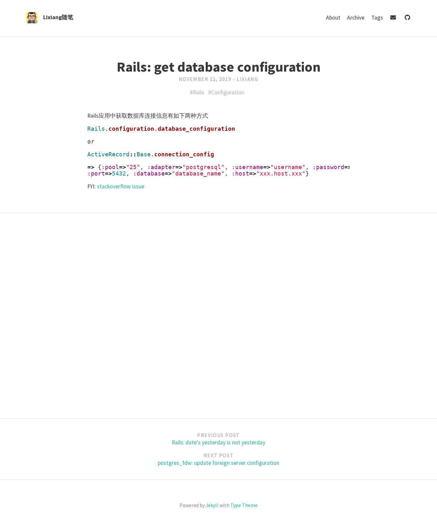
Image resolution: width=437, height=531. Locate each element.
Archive (356, 17)
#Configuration (226, 92)
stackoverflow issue (120, 186)
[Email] (394, 17)
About (334, 17)
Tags (377, 17)
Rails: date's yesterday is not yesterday (218, 442)
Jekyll (212, 505)
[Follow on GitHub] (407, 17)
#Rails (197, 92)
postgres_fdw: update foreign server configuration (218, 462)
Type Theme (244, 505)
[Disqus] (218, 314)
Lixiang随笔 (58, 17)
